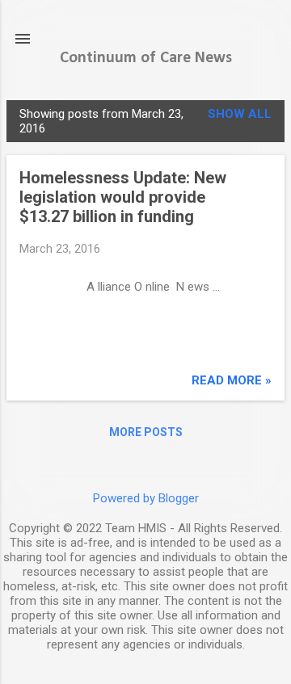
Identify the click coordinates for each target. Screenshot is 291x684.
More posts (146, 432)
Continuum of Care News (146, 58)
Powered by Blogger (146, 498)
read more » (232, 380)
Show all (240, 114)
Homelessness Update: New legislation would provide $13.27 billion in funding (122, 197)
